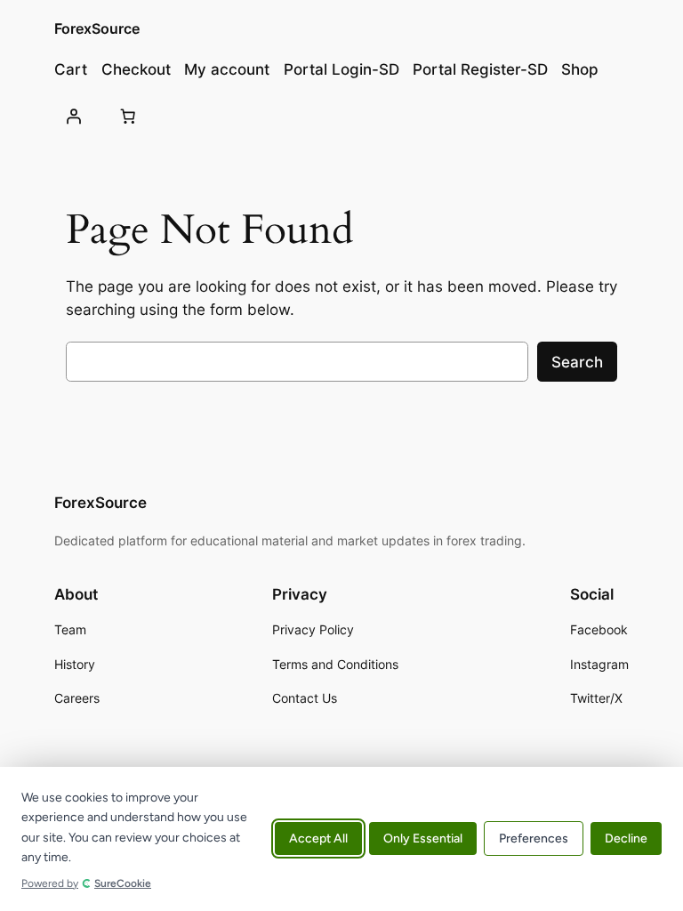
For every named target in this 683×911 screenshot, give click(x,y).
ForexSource (97, 28)
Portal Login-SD (341, 69)
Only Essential (422, 839)
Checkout (136, 69)
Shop (580, 69)
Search (577, 362)
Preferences (533, 839)
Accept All (318, 839)
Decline (626, 839)
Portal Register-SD (480, 69)
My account (226, 69)
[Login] (73, 116)
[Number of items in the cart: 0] (128, 116)
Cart (70, 69)
